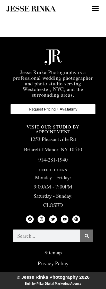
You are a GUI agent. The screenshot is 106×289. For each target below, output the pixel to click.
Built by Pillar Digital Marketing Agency (53, 283)
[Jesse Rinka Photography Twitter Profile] (53, 219)
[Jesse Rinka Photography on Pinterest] (76, 219)
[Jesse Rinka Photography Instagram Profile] (41, 219)
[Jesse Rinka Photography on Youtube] (64, 219)
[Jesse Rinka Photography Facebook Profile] (30, 219)
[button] (95, 8)
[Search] (86, 236)
